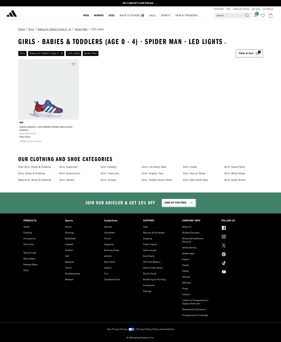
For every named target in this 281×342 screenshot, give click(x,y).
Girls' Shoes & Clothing (31, 173)
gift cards (256, 9)
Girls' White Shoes (234, 173)
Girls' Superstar (68, 167)
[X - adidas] (239, 246)
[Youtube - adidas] (239, 272)
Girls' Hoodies (109, 167)
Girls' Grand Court (69, 173)
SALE (152, 15)
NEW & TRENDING (186, 15)
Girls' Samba (66, 180)
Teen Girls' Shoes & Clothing (34, 167)
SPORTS (165, 15)
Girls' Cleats (190, 167)
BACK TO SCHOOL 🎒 (132, 15)
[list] (127, 53)
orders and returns (241, 9)
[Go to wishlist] (263, 16)
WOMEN (98, 15)
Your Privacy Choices (117, 329)
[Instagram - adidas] (239, 237)
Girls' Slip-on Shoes (194, 173)
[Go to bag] (270, 16)
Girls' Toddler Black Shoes (157, 180)
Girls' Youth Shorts (234, 180)
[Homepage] (12, 14)
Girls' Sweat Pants (234, 167)
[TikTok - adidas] (239, 263)
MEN (86, 15)
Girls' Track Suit (110, 173)
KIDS (111, 15)
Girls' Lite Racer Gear (154, 167)
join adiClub (268, 9)
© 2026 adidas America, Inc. (140, 338)
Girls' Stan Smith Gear (195, 180)
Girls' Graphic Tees (152, 173)
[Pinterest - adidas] (239, 254)
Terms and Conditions (163, 329)
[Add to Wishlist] (73, 65)
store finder (219, 9)
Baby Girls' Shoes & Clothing (34, 180)
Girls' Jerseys (108, 180)
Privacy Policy (144, 329)
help (228, 9)
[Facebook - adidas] (239, 228)
